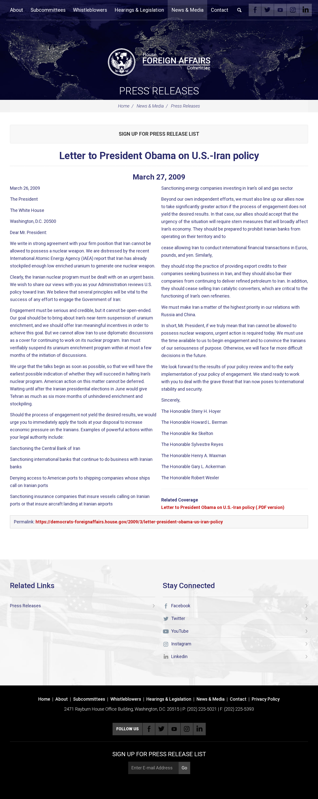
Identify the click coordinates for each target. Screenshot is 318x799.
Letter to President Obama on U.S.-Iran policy (159, 156)
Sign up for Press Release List (159, 134)
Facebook (255, 10)
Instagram (293, 10)
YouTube (280, 10)
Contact (219, 10)
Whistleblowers (90, 10)
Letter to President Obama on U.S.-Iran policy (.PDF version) (222, 507)
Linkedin (305, 10)
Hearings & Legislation (139, 10)
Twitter (267, 10)
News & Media (187, 10)
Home (123, 106)
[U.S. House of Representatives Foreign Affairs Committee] (159, 61)
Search (239, 10)
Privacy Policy (266, 699)
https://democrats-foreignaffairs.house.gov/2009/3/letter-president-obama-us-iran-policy (129, 521)
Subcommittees (48, 10)
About (16, 10)
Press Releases (159, 91)
